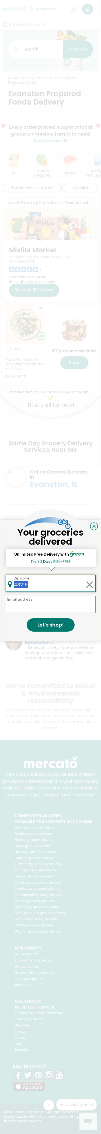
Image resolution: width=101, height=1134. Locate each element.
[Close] (94, 526)
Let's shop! (50, 624)
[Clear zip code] (89, 583)
